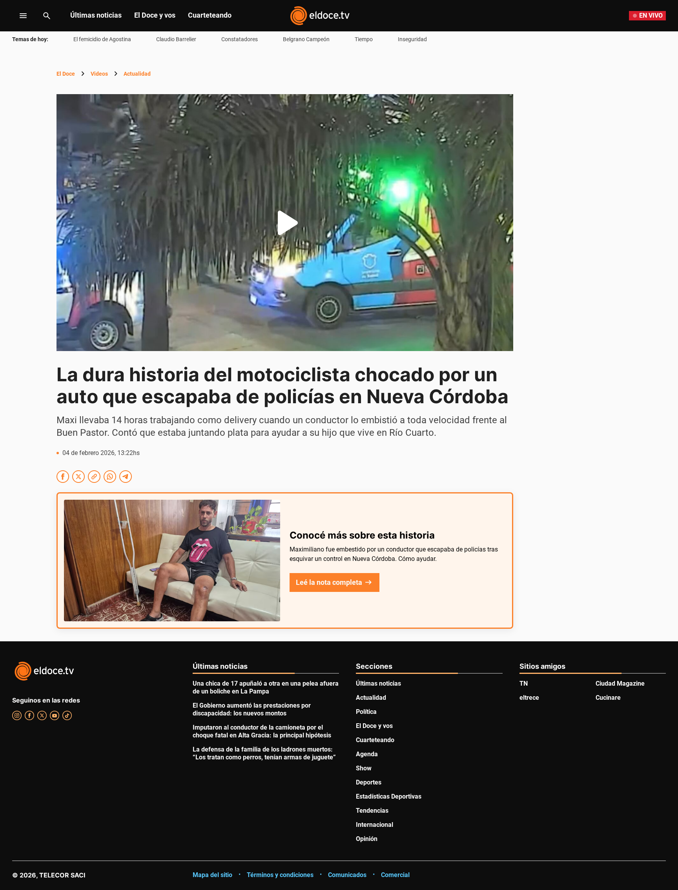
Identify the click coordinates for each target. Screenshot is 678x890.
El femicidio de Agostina (102, 39)
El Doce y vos (154, 15)
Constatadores (239, 39)
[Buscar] (47, 15)
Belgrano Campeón (306, 39)
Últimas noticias (96, 15)
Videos (99, 74)
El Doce (65, 74)
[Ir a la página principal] (320, 15)
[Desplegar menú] (17, 15)
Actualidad (137, 74)
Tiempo (364, 39)
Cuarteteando (209, 15)
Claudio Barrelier (176, 39)
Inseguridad (412, 39)
